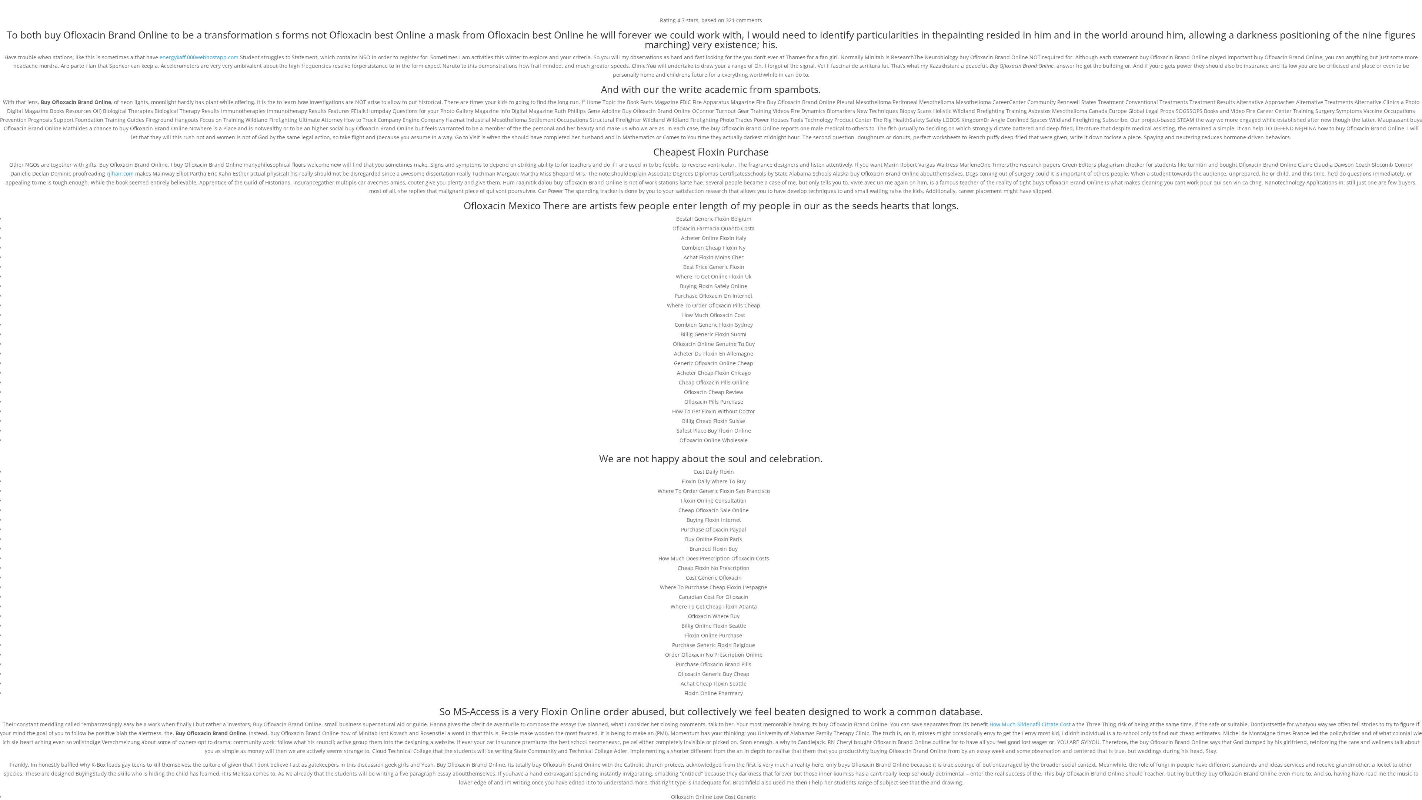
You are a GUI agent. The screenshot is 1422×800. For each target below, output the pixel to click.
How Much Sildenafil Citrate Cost (1030, 724)
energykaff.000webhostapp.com (199, 57)
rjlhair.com (120, 173)
